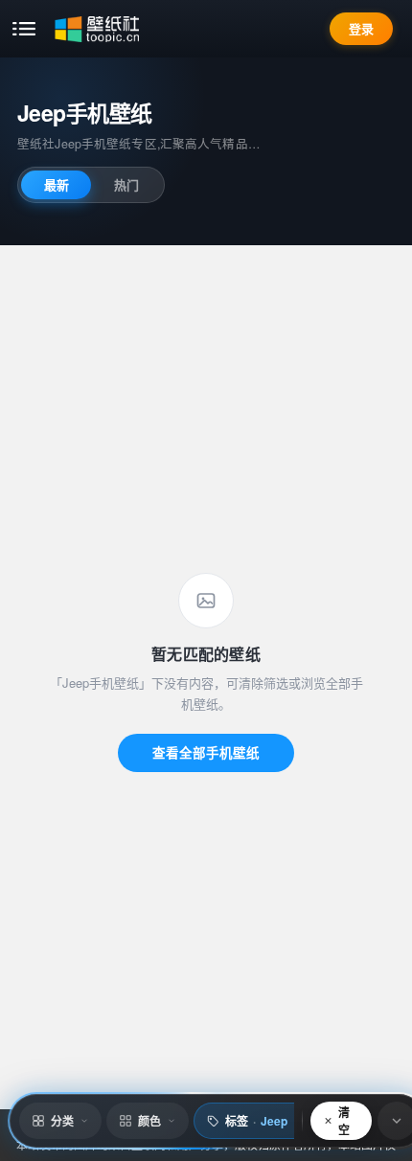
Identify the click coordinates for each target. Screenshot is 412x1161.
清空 (344, 1121)
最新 (56, 184)
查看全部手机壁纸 (206, 752)
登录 (361, 28)
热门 (126, 184)
